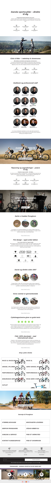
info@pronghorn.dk (37, 480)
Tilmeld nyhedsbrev (36, 459)
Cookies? (41, 480)
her (39, 462)
